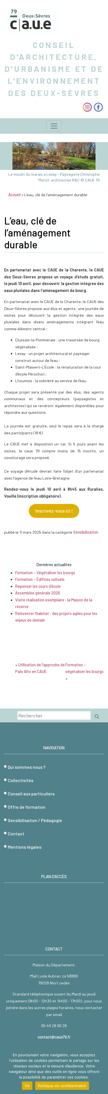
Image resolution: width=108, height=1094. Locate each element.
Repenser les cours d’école (38, 586)
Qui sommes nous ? (26, 767)
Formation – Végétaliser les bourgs (45, 572)
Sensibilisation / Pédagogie (35, 820)
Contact (16, 833)
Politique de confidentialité (62, 1085)
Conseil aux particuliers (31, 793)
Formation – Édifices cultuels (40, 579)
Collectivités (20, 780)
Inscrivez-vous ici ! (54, 510)
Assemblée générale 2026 (37, 593)
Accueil (14, 194)
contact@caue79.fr (54, 1037)
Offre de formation (26, 807)
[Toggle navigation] (54, 126)
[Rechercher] (97, 716)
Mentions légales (24, 847)
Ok (27, 1085)
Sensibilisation (85, 532)
